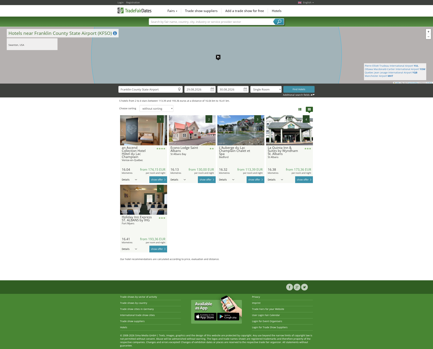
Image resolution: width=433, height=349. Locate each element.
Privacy (256, 296)
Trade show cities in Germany (137, 309)
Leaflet (397, 83)
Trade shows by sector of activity (138, 296)
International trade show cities (137, 315)
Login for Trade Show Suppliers (270, 327)
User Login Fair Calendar (266, 315)
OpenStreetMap (413, 83)
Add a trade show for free (244, 11)
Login (121, 2)
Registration (133, 2)
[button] (216, 55)
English (307, 2)
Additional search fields (296, 94)
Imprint (256, 303)
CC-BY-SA (429, 83)
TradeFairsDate (134, 10)
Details (126, 179)
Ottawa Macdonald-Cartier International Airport (395, 69)
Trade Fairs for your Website (268, 309)
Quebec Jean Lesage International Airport (391, 72)
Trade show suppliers (201, 11)
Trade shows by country (133, 303)
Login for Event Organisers (267, 321)
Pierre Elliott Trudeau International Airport (391, 65)
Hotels (276, 11)
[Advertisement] (216, 270)
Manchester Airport (379, 75)
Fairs (171, 11)
